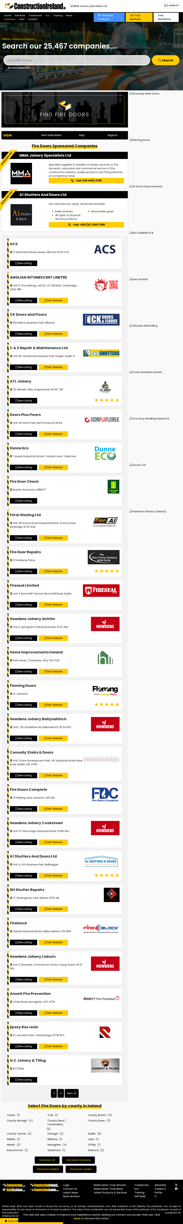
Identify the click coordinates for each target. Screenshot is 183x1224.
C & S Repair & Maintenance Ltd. (39, 347)
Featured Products (105, 17)
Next (70, 1093)
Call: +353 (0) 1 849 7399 (89, 224)
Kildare (11, 1139)
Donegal (53, 1133)
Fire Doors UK (47, 1160)
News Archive (71, 1196)
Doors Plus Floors (25, 414)
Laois (91, 1139)
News (69, 15)
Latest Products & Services (110, 1192)
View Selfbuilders (51, 135)
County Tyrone (16, 1133)
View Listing (25, 263)
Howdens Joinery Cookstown (36, 822)
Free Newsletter (164, 17)
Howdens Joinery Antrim (32, 618)
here (77, 1218)
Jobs (21, 19)
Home (7, 15)
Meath (11, 1144)
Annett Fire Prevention (30, 993)
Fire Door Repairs (25, 551)
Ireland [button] (173, 5)
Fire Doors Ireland (48, 1169)
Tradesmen (35, 15)
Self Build (20, 15)
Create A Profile (160, 1190)
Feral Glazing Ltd (25, 514)
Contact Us (70, 1189)
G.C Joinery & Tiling (28, 1060)
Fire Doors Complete (28, 789)
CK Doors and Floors (28, 314)
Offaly (92, 1144)
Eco (48, 15)
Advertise (9, 19)
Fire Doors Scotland (78, 1160)
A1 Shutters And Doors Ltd (42, 194)
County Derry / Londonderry (57, 1122)
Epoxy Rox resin (24, 1027)
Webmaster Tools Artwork (110, 1185)
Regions (112, 135)
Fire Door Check (24, 481)
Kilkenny (53, 1139)
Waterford (54, 1150)
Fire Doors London (81, 1169)
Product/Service (19, 67)
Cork (50, 1115)
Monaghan (54, 1144)
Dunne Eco (19, 448)
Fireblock (18, 923)
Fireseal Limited (24, 585)
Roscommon (15, 1150)
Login (66, 1185)
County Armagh (17, 1120)
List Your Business (135, 17)
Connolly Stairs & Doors (31, 752)
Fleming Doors (23, 685)
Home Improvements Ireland (36, 652)
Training (58, 15)
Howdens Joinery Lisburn (33, 956)
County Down (96, 1120)
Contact (32, 19)
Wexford (93, 1150)
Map (82, 135)
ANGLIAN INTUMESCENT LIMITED (38, 277)
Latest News (70, 1192)
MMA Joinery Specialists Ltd (45, 155)
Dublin (92, 1133)
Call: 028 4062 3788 (88, 180)
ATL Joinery (20, 381)
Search (167, 60)
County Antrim (97, 1115)
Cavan (11, 1115)
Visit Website (55, 300)
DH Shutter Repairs (27, 889)
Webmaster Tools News (108, 1189)
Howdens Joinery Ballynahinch (38, 718)
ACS (14, 243)
